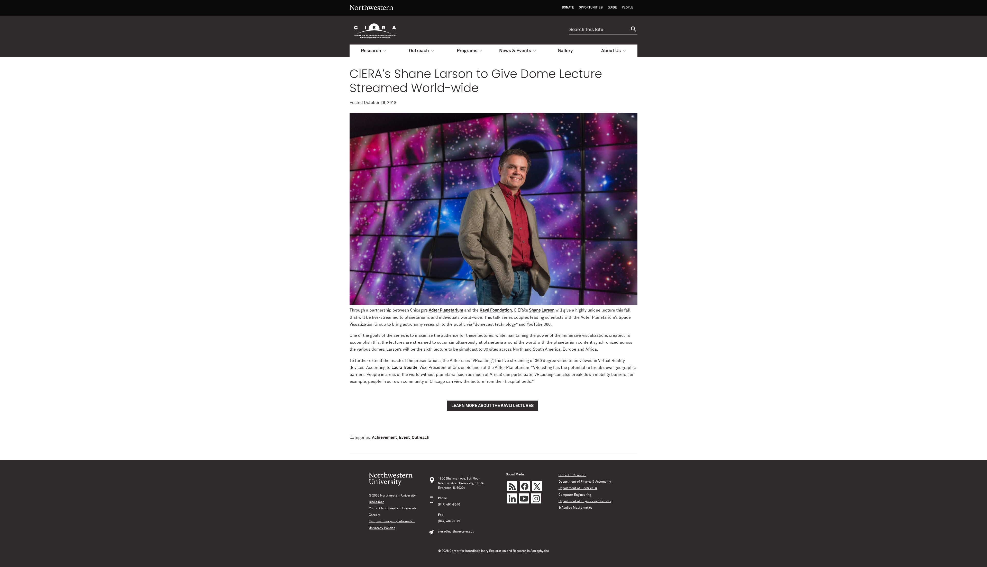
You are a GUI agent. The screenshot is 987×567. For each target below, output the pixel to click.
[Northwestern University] (371, 13)
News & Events (515, 51)
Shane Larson (541, 310)
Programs (467, 51)
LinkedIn (512, 498)
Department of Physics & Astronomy (585, 481)
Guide (612, 7)
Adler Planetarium (446, 310)
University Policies (382, 528)
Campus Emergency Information (392, 521)
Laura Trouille (404, 368)
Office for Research (572, 475)
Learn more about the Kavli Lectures (492, 406)
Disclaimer (376, 502)
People (627, 7)
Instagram (536, 498)
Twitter (537, 486)
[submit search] (632, 29)
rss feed (512, 486)
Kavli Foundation (496, 310)
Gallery (565, 51)
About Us (611, 51)
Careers (374, 515)
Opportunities (591, 7)
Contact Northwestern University (393, 508)
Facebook (525, 486)
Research (371, 51)
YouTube (524, 498)
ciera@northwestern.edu (456, 531)
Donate (568, 7)
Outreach (419, 51)
